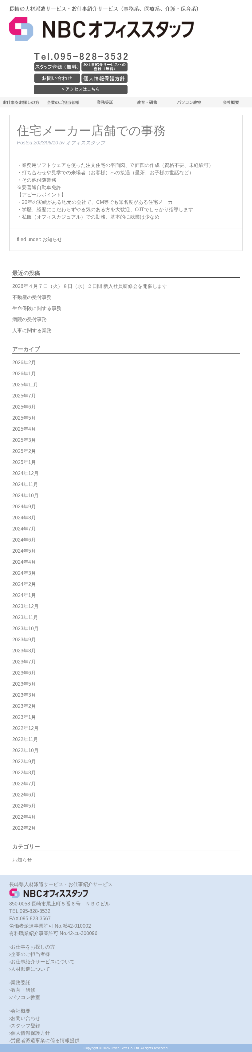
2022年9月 (24, 761)
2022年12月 (25, 728)
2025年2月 (24, 451)
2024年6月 (24, 539)
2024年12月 (25, 473)
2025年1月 (24, 462)
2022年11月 (25, 739)
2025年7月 (24, 395)
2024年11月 (25, 484)
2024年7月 (24, 528)
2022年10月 (25, 750)
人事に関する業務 (32, 330)
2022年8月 (24, 772)
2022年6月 (24, 794)
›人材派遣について (29, 969)
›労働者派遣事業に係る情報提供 (44, 1040)
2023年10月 (25, 628)
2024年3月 (24, 573)
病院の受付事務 (29, 319)
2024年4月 (24, 562)
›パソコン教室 (24, 997)
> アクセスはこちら (81, 89)
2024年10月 (25, 495)
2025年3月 (24, 440)
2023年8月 (24, 650)
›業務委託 (19, 982)
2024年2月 (24, 584)
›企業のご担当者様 (29, 954)
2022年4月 (24, 817)
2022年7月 (24, 783)
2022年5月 (24, 805)
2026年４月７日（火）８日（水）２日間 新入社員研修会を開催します (89, 286)
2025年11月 (25, 384)
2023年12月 (25, 606)
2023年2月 (24, 706)
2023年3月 (24, 695)
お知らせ (52, 239)
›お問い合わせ (24, 1018)
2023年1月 (24, 717)
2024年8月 (24, 517)
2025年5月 (24, 418)
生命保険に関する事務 (36, 308)
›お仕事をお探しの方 (32, 946)
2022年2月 (24, 828)
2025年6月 (24, 406)
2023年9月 (24, 639)
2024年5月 (24, 551)
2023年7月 (24, 661)
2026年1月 (24, 373)
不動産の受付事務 (32, 297)
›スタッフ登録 (24, 1025)
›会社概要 (19, 1011)
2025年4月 (24, 429)
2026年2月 (24, 362)
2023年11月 (25, 617)
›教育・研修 (22, 990)
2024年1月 (24, 595)
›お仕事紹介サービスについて (42, 961)
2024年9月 (24, 506)
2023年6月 (24, 672)
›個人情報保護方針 (29, 1033)
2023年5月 (24, 684)
